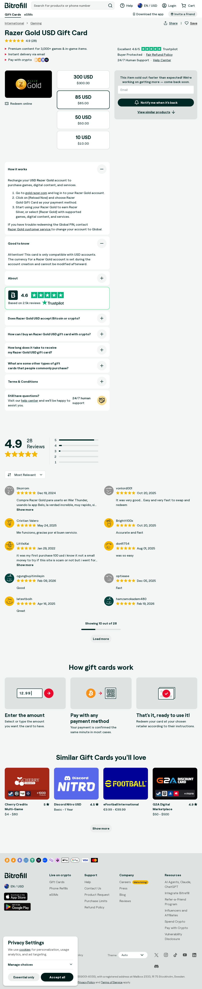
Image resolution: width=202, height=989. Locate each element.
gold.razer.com (36, 193)
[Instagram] (166, 955)
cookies (25, 949)
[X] (156, 955)
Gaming (36, 23)
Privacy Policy (86, 982)
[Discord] (156, 966)
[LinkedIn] (194, 955)
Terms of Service (112, 982)
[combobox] (69, 5)
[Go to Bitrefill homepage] (16, 5)
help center (29, 400)
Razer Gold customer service (29, 229)
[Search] (110, 5)
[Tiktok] (175, 955)
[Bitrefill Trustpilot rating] (47, 295)
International (14, 23)
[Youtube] (184, 955)
